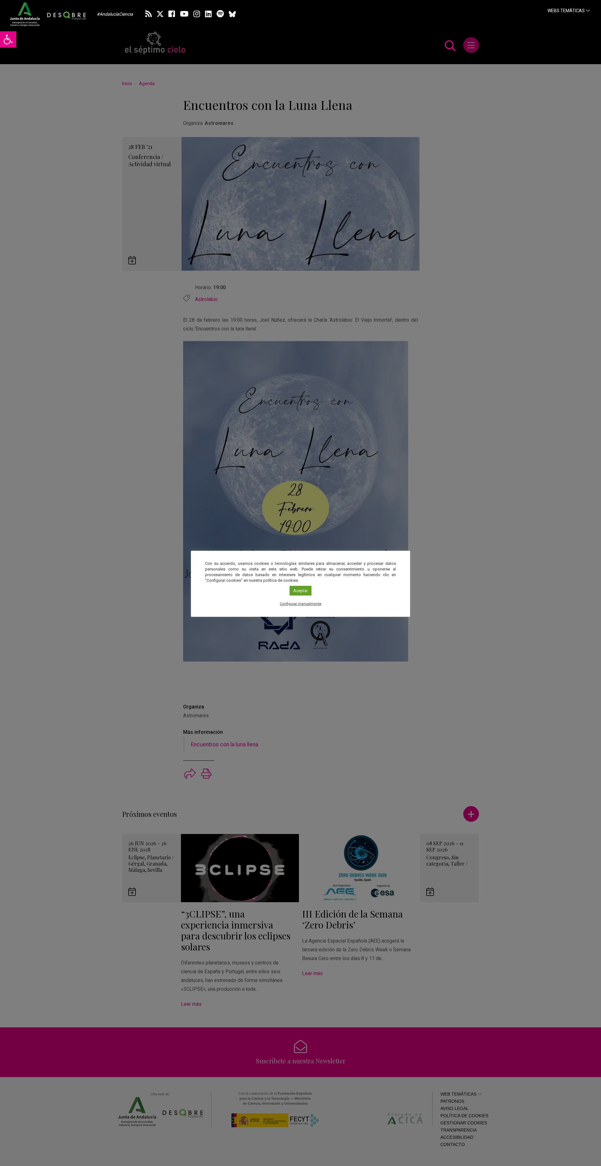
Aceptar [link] (300, 590)
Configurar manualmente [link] (300, 604)
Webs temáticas (566, 10)
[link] (8, 39)
